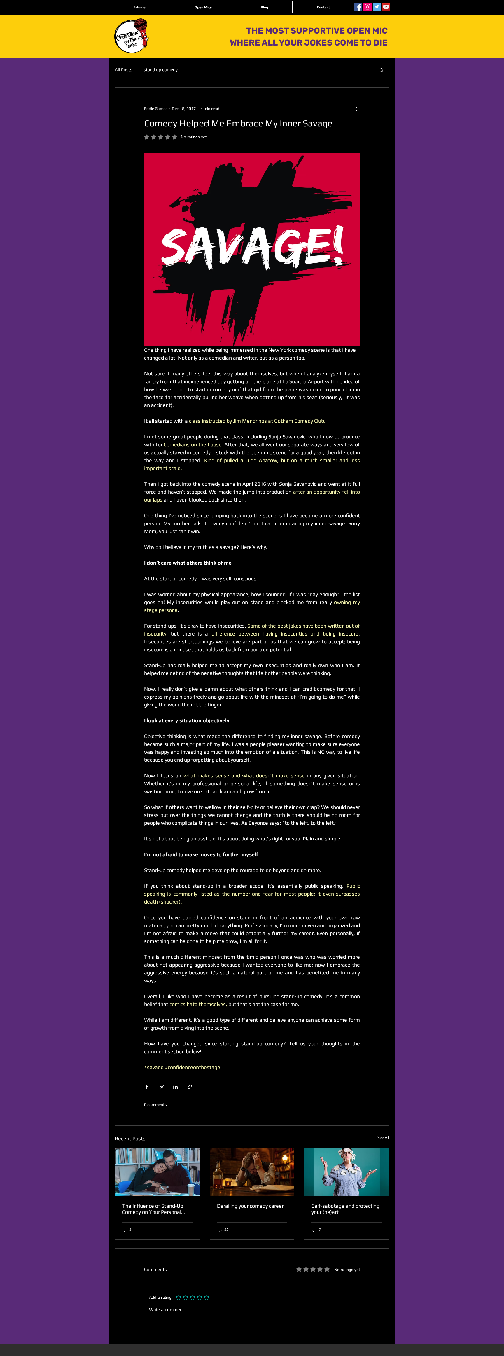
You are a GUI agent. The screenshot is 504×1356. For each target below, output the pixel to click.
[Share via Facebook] (147, 1086)
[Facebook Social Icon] (358, 7)
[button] (381, 69)
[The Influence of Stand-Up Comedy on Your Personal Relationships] (157, 1172)
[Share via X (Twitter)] (161, 1086)
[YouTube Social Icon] (386, 7)
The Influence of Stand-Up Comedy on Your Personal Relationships (152, 1209)
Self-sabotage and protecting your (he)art (345, 1209)
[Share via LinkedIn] (175, 1086)
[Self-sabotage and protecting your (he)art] (346, 1172)
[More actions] (356, 108)
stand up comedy (161, 69)
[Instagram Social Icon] (367, 7)
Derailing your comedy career (250, 1206)
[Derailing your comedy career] (252, 1172)
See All (383, 1137)
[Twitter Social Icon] (377, 7)
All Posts (123, 69)
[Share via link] (189, 1086)
